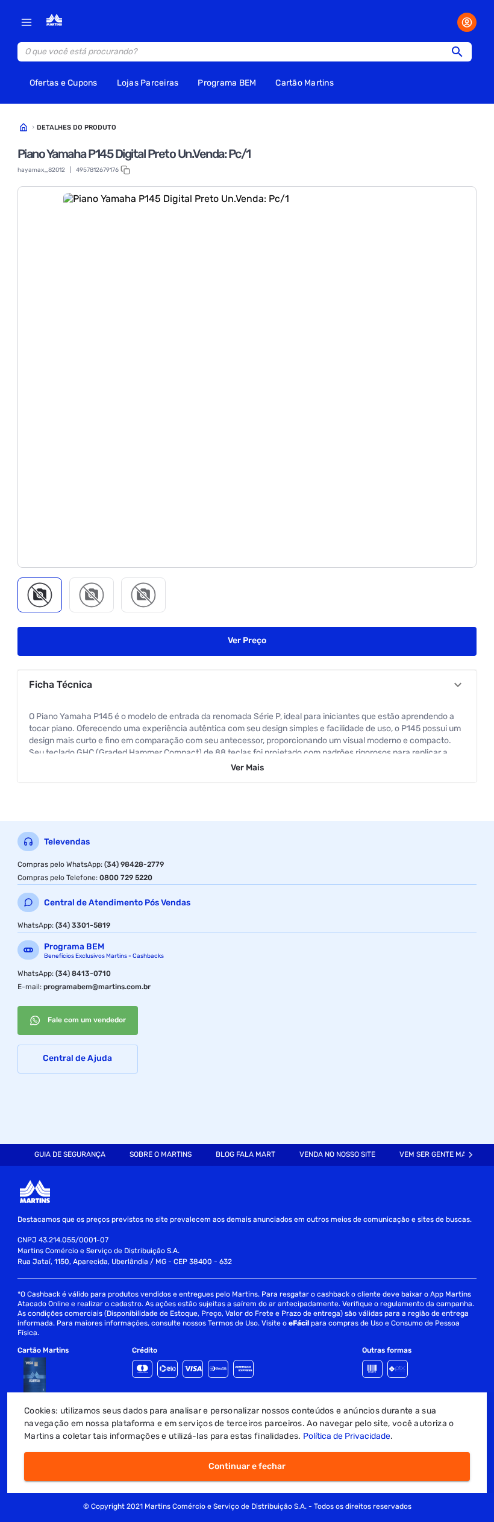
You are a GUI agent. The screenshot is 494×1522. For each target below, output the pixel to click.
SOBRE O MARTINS (161, 1154)
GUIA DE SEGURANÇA (69, 1154)
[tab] (39, 594)
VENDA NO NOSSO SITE (337, 1154)
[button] (461, 52)
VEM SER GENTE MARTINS (442, 1154)
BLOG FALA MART (245, 1154)
